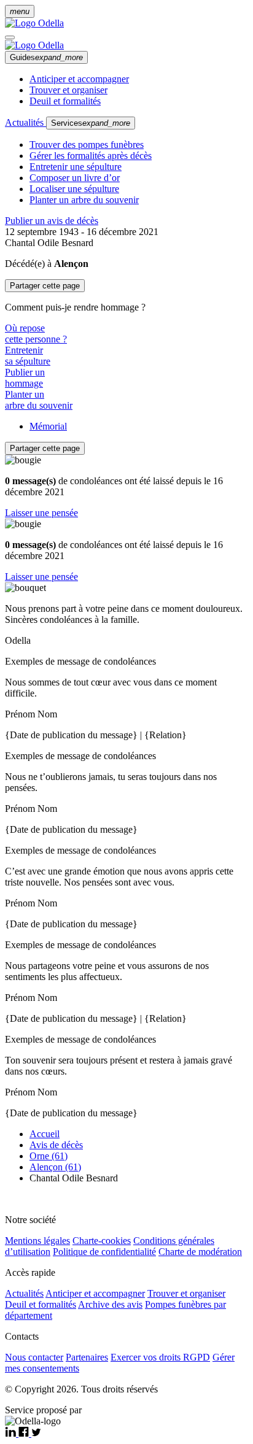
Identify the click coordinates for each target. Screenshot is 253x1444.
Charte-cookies (101, 1240)
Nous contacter (34, 1357)
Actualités (25, 122)
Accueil (44, 1134)
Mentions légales (37, 1240)
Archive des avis (110, 1304)
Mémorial (48, 426)
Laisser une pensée (41, 513)
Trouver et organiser (68, 90)
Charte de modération (200, 1251)
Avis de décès (56, 1145)
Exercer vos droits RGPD (160, 1357)
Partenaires (87, 1357)
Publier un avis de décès (51, 220)
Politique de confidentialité (104, 1251)
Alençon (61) (55, 1167)
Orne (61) (48, 1156)
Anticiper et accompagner (79, 79)
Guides (46, 57)
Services (90, 123)
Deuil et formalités (65, 101)
